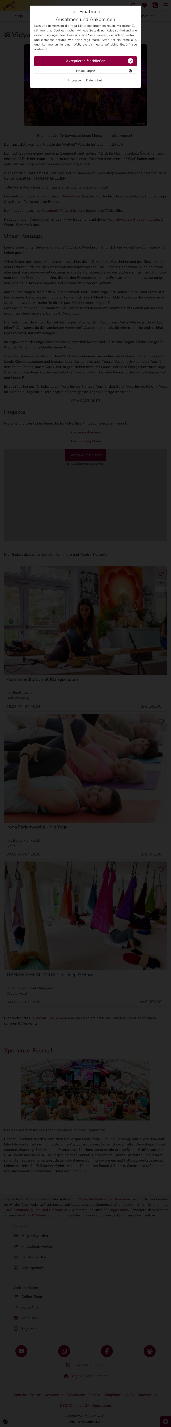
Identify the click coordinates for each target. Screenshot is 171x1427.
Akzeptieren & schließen (85, 60)
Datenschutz (94, 80)
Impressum (75, 80)
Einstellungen (85, 71)
